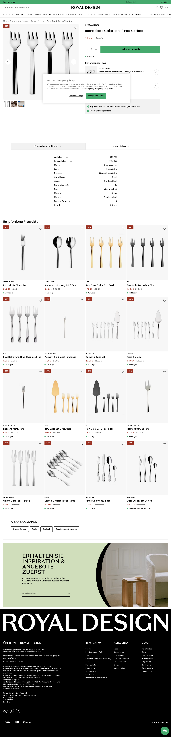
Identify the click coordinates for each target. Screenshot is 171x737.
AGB (87, 662)
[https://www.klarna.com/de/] (27, 722)
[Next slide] (73, 62)
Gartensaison (147, 658)
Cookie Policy (91, 671)
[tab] (48, 146)
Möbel (116, 649)
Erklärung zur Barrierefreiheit (96, 678)
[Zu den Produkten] (122, 72)
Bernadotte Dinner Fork (15, 285)
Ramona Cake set (95, 357)
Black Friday (146, 665)
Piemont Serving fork (138, 429)
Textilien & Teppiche (121, 658)
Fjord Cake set (134, 357)
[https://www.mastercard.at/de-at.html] (17, 722)
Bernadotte (111, 169)
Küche (116, 665)
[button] (164, 2)
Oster (144, 652)
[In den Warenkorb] (156, 72)
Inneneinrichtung (120, 655)
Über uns (89, 649)
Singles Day (146, 662)
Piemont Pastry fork (13, 429)
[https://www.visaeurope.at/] (7, 722)
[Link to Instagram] (18, 711)
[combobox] (164, 2)
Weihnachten (147, 671)
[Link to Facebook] (12, 711)
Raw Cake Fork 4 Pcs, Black (141, 285)
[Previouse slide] (8, 62)
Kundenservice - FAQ (94, 652)
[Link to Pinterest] (5, 711)
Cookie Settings (76, 96)
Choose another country (13, 662)
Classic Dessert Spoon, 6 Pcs (59, 501)
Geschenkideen (148, 655)
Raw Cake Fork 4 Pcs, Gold (100, 285)
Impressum (90, 668)
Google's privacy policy (104, 89)
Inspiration (90, 674)
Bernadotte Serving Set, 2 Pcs (60, 285)
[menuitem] (8, 14)
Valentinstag (147, 649)
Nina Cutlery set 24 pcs (98, 501)
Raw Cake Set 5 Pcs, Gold (57, 429)
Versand (89, 655)
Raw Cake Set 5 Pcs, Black (99, 429)
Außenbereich (119, 668)
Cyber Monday (147, 668)
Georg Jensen (110, 165)
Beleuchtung (119, 652)
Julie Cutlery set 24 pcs (139, 501)
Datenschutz (91, 665)
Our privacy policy (87, 89)
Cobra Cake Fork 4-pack (16, 501)
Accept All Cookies (96, 96)
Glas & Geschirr (120, 662)
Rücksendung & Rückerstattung (98, 658)
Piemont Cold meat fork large (60, 357)
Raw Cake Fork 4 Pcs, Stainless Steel (22, 357)
